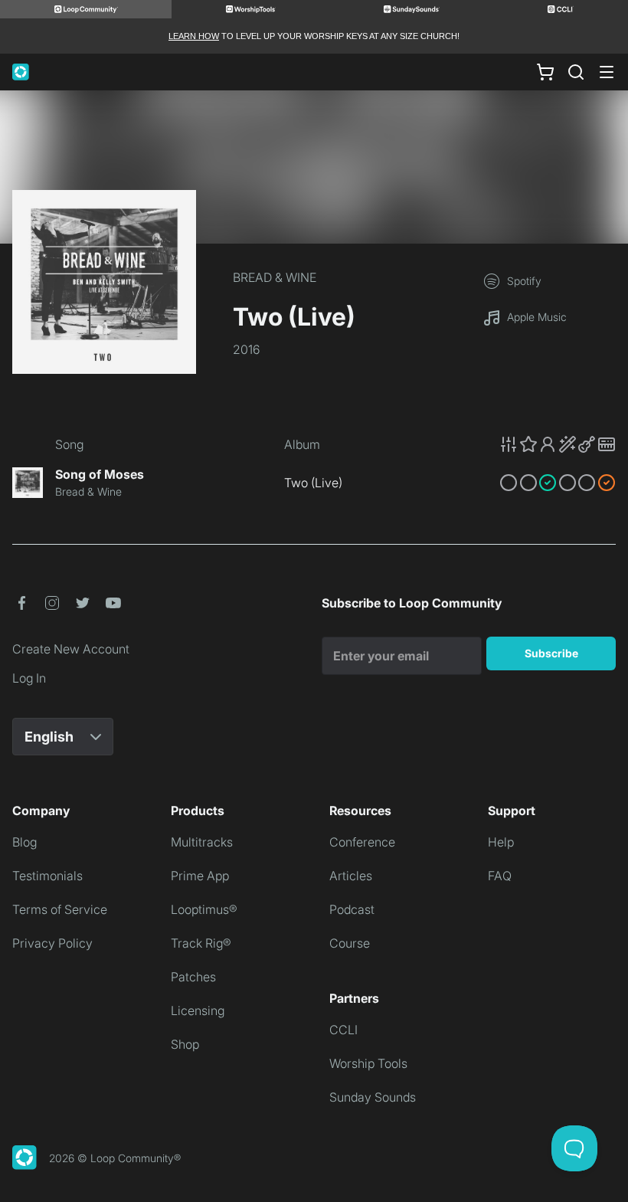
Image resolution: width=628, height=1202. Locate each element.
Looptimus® (204, 909)
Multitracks (202, 842)
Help (501, 842)
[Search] (576, 72)
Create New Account (70, 649)
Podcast (352, 909)
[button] (557, 444)
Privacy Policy (52, 943)
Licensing (197, 1010)
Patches (193, 976)
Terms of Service (59, 909)
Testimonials (47, 875)
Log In (29, 678)
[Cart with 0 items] (545, 72)
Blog (24, 842)
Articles (350, 875)
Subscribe (551, 653)
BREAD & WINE (274, 277)
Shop (185, 1044)
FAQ (500, 875)
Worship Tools (368, 1063)
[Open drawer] (606, 72)
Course (349, 943)
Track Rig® (201, 943)
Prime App (200, 875)
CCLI (343, 1029)
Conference (362, 842)
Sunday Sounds (372, 1097)
